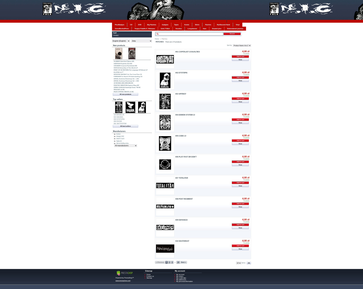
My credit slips (181, 278)
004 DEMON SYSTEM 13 (185, 115)
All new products (125, 94)
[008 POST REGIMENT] (165, 206)
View (240, 59)
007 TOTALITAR (181, 178)
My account (180, 274)
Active (118, 134)
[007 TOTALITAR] (165, 185)
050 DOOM (118, 121)
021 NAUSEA (118, 117)
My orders (179, 276)
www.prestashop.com (123, 280)
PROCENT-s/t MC (119, 89)
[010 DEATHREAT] (165, 248)
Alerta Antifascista (122, 143)
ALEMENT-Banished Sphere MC (124, 61)
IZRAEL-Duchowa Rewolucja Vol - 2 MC (126, 81)
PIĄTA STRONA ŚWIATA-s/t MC (124, 91)
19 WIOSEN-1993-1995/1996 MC (123, 83)
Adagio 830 (120, 136)
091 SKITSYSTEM (120, 123)
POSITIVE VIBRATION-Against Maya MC (126, 85)
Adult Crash (120, 138)
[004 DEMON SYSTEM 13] (165, 122)
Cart (115, 33)
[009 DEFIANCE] (165, 227)
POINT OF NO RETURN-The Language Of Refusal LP (130, 70)
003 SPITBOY (180, 94)
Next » (183, 262)
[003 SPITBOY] (165, 101)
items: (244, 263)
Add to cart (240, 56)
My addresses (181, 279)
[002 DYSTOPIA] (165, 80)
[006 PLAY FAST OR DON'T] (165, 164)
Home (157, 39)
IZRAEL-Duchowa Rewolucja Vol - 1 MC (126, 79)
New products (119, 45)
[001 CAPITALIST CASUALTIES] (165, 59)
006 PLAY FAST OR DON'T (186, 157)
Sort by (229, 45)
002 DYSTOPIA (119, 119)
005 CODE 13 (180, 136)
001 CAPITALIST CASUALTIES (187, 52)
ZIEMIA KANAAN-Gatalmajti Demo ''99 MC (127, 87)
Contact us (150, 276)
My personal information (184, 281)
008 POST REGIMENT (184, 199)
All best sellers (125, 126)
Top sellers (118, 99)
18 (178, 262)
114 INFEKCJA (119, 115)
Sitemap (149, 278)
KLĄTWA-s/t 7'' (118, 72)
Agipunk (119, 141)
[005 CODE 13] (165, 143)
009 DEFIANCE (181, 220)
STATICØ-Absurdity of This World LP (126, 68)
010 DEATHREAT (182, 241)
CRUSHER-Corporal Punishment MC (125, 66)
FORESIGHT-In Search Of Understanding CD (128, 76)
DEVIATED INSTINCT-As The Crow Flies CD (128, 74)
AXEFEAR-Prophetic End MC (123, 63)
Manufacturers (119, 131)
